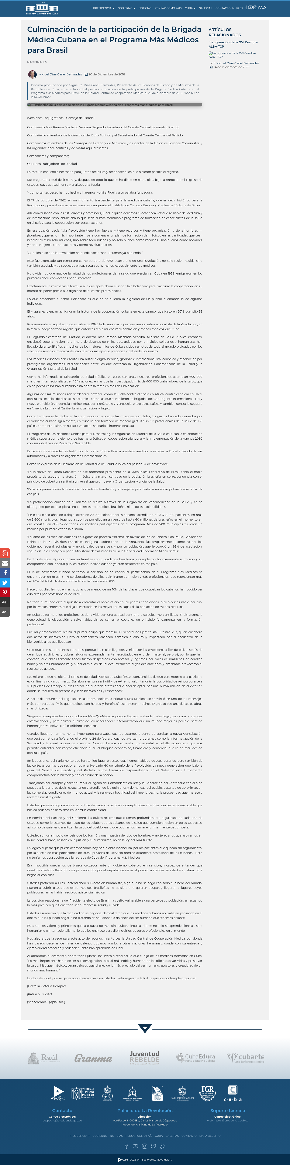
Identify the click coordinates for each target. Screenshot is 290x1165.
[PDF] (5, 553)
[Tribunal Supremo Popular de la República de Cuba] (82, 1093)
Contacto (223, 8)
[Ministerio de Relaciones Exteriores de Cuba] (57, 1093)
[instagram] (255, 7)
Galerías (205, 8)
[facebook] (246, 7)
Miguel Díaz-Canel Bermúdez (237, 63)
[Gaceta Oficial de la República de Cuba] (107, 1093)
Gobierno (125, 8)
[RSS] (163, 1147)
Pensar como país (168, 8)
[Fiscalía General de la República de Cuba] (208, 1093)
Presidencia (102, 8)
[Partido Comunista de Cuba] (157, 1093)
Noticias (145, 8)
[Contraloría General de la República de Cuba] (182, 1093)
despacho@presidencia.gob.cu (62, 1120)
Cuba (189, 8)
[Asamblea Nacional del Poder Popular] (132, 1093)
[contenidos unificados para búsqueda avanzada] (233, 1093)
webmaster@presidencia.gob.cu (228, 1120)
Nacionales (37, 62)
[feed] (264, 7)
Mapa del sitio (210, 1135)
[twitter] (260, 7)
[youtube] (250, 7)
